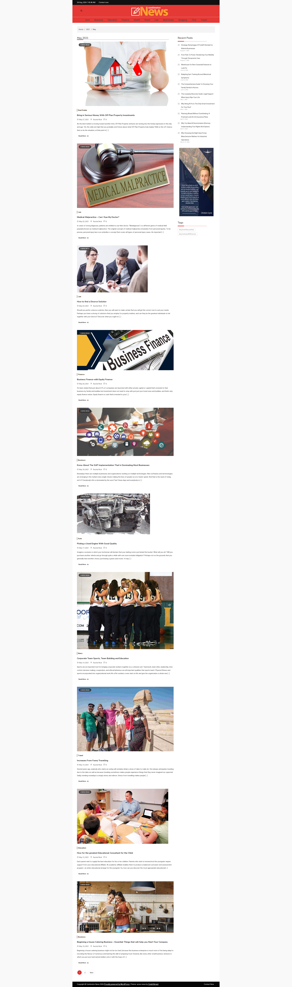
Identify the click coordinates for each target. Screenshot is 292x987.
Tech (194, 20)
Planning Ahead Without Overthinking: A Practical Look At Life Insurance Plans (195, 115)
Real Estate (168, 20)
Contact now (103, 2)
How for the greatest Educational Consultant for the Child (105, 853)
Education (112, 20)
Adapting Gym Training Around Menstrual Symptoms (196, 76)
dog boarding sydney (186, 229)
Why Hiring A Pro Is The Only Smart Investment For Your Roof (198, 105)
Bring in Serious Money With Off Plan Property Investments (106, 115)
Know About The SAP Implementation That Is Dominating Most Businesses (113, 465)
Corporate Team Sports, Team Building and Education (103, 658)
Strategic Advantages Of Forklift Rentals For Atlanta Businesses (197, 46)
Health (137, 20)
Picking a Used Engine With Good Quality (97, 543)
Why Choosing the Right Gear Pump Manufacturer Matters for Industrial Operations (194, 136)
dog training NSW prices (187, 234)
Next (91, 973)
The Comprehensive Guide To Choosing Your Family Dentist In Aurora (197, 85)
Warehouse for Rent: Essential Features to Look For (196, 66)
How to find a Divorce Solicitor (92, 301)
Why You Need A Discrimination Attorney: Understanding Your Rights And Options (196, 125)
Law (156, 20)
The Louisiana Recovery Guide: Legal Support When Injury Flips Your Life (197, 95)
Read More (82, 136)
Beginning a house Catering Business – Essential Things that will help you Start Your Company (122, 942)
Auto (87, 20)
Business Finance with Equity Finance (94, 379)
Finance (125, 20)
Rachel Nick (97, 119)
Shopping (182, 20)
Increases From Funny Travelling (92, 760)
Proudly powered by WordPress (117, 984)
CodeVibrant (153, 984)
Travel (204, 20)
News (80, 653)
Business (98, 20)
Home (147, 20)
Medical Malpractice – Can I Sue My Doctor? (98, 217)
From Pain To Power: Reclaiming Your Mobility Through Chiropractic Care (197, 56)
